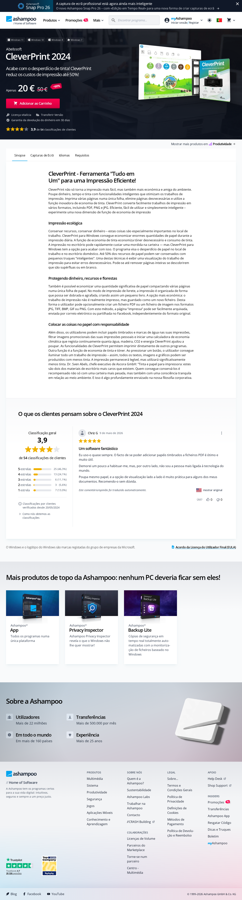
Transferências (218, 809)
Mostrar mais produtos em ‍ (201, 144)
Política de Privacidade (175, 799)
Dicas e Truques (219, 829)
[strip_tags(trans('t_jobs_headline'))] (49, 866)
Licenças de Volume (141, 839)
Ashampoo (218, 843)
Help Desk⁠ (215, 779)
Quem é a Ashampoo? (135, 781)
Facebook (34, 894)
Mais (96, 20)
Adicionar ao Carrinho (36, 103)
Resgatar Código (219, 823)
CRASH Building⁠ (139, 822)
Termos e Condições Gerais (179, 787)
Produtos (50, 20)
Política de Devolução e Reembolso (180, 833)
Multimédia (95, 779)
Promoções (76, 20)
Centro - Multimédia (135, 870)
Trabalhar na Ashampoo (136, 806)
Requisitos (82, 155)
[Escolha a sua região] (219, 20)
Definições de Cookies (177, 810)
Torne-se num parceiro (137, 859)
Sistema (92, 785)
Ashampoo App (219, 816)
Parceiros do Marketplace (136, 847)
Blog (14, 894)
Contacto (133, 815)
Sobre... (172, 779)
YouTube (58, 894)
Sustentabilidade (139, 790)
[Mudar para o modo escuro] (209, 20)
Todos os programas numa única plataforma (30, 638)
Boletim (213, 836)
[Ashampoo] (21, 774)
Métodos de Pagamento (175, 821)
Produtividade (97, 792)
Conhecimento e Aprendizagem (98, 821)
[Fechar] (237, 4)
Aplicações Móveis (100, 813)
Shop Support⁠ (218, 785)
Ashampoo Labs (138, 797)
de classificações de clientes (53, 129)
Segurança (94, 799)
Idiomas (64, 155)
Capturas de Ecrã (42, 155)
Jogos (91, 806)
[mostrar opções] (221, 433)
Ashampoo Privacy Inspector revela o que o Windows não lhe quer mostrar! (90, 640)
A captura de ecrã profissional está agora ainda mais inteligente (104, 3)
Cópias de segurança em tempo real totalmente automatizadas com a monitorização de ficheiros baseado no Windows (149, 645)
